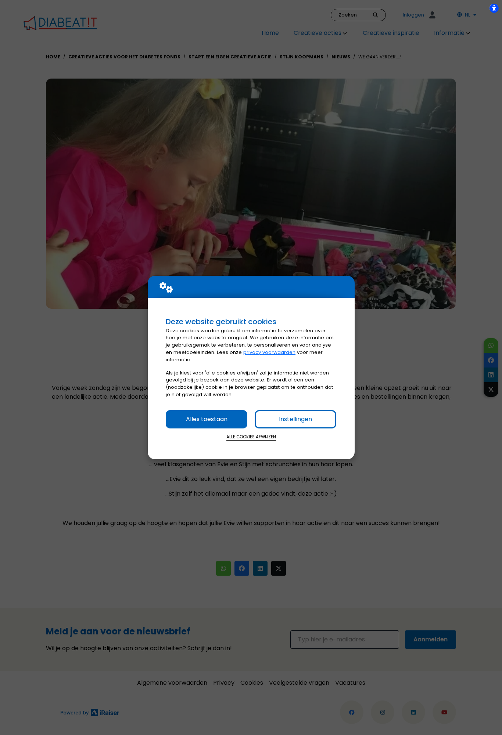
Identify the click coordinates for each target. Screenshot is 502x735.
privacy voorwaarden (269, 352)
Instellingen (295, 419)
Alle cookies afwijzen (251, 437)
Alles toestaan (206, 419)
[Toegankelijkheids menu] (494, 8)
